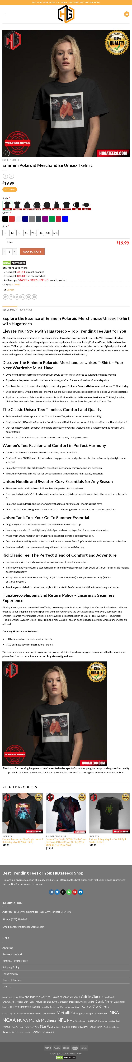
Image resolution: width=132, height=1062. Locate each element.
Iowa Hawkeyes (48, 1007)
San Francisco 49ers (29, 1027)
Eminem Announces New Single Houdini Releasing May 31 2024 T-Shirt (22, 841)
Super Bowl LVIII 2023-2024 (86, 1026)
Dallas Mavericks (38, 1001)
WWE (37, 1032)
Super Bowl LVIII (63, 1027)
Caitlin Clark (90, 997)
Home (5, 160)
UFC (22, 1033)
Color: (6, 212)
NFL (62, 1020)
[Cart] (126, 14)
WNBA (28, 1032)
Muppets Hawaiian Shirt (97, 1013)
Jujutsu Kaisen (74, 1007)
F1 (11, 1007)
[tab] (9, 309)
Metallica (66, 1012)
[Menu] (4, 14)
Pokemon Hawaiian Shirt (109, 1021)
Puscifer (15, 1027)
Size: (5, 226)
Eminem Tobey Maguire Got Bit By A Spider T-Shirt (107, 841)
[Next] (129, 826)
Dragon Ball (119, 1001)
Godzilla (36, 1006)
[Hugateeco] (66, 14)
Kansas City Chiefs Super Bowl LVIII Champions (21, 1014)
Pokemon (92, 1020)
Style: (6, 198)
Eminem (10, 289)
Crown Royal (108, 997)
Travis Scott (10, 1032)
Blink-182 (24, 997)
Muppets (80, 1013)
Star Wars (47, 1026)
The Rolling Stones (111, 1027)
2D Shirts (17, 160)
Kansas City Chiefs (95, 1006)
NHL (70, 1020)
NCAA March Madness (36, 1020)
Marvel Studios (49, 1014)
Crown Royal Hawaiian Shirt (15, 1001)
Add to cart (32, 251)
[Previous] (2, 826)
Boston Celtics (40, 997)
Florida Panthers (22, 1006)
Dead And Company (57, 1001)
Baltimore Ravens (10, 997)
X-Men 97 (48, 1032)
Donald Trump (104, 1001)
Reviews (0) (25, 309)
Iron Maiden (62, 1007)
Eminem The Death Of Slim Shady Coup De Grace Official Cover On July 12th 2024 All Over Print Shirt (66, 842)
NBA (114, 1012)
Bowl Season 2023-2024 (66, 996)
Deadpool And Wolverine (81, 1001)
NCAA (9, 1020)
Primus (6, 1026)
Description (9, 309)
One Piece (80, 1020)
